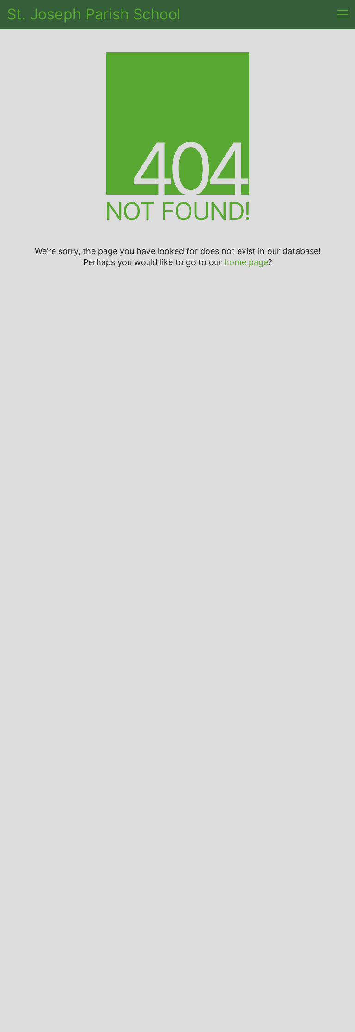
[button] (342, 14)
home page (246, 262)
